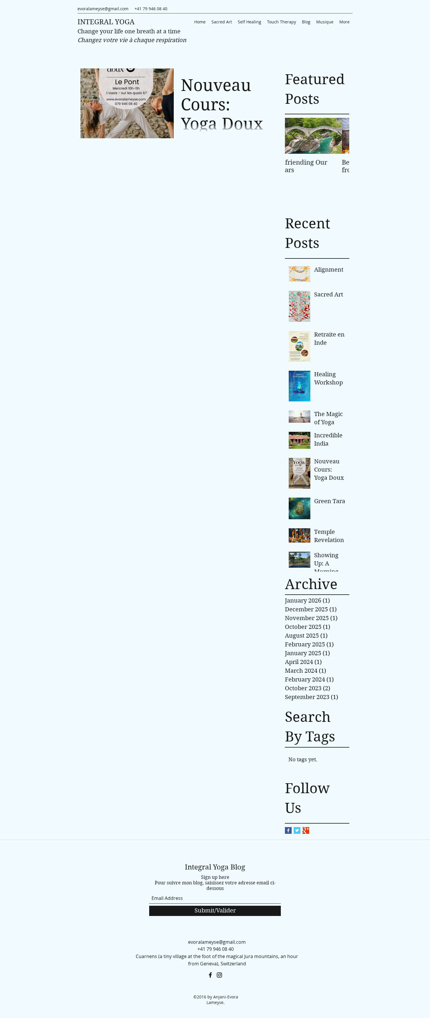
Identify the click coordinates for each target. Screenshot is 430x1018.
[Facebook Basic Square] (288, 830)
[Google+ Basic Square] (305, 830)
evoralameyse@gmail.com (103, 8)
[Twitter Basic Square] (297, 830)
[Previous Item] (294, 136)
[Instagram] (219, 975)
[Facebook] (210, 975)
